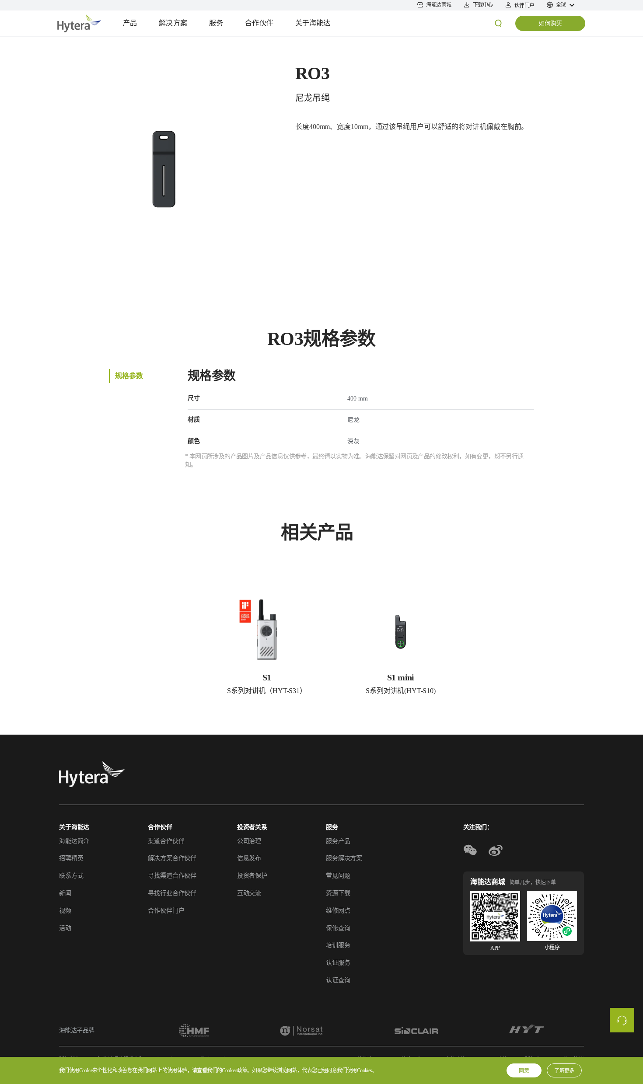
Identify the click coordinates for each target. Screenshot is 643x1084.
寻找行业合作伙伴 (172, 893)
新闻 (65, 893)
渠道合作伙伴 (166, 841)
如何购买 (550, 23)
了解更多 (564, 1071)
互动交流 (249, 893)
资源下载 (338, 893)
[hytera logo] (92, 774)
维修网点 (338, 910)
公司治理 (249, 841)
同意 (524, 1071)
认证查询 (338, 980)
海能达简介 (74, 841)
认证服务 (338, 962)
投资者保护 (252, 875)
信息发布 (249, 858)
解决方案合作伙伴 (172, 858)
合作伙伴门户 (166, 910)
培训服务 (338, 945)
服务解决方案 (344, 858)
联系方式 (71, 875)
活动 (65, 928)
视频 (65, 910)
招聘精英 (71, 858)
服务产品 (338, 841)
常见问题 (338, 875)
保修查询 (338, 928)
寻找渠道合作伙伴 (172, 875)
